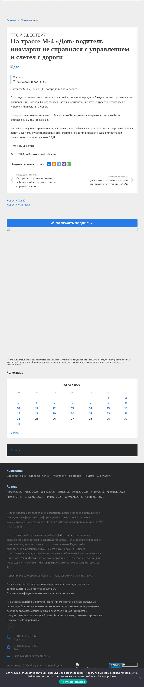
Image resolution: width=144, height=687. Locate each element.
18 (36, 413)
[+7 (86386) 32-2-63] (10, 637)
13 (72, 408)
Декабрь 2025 (34, 496)
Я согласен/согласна (73, 681)
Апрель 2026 (80, 491)
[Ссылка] (72, 293)
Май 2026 (63, 491)
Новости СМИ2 (16, 200)
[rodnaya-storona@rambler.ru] (10, 655)
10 (18, 408)
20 (72, 413)
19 (54, 413)
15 (108, 408)
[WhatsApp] (69, 164)
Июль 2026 (31, 491)
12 (54, 408)
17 (18, 413)
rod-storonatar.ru (65, 535)
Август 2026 (14, 491)
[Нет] (139, 677)
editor (20, 77)
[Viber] (64, 164)
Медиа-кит (59, 475)
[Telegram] (59, 164)
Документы (104, 475)
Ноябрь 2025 (54, 496)
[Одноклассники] (54, 164)
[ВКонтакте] (49, 164)
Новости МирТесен (18, 204)
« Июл (15, 432)
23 (126, 413)
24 (18, 418)
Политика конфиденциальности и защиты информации (40, 593)
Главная (12, 20)
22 (108, 413)
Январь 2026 (14, 496)
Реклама (89, 475)
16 (126, 408)
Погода (15, 450)
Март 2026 (98, 491)
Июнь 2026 (48, 491)
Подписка (75, 475)
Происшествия (29, 20)
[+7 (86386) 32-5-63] (10, 647)
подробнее (77, 672)
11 (36, 408)
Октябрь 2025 (74, 496)
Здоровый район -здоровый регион (28, 475)
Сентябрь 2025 (94, 496)
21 (90, 413)
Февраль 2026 (116, 491)
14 (90, 408)
